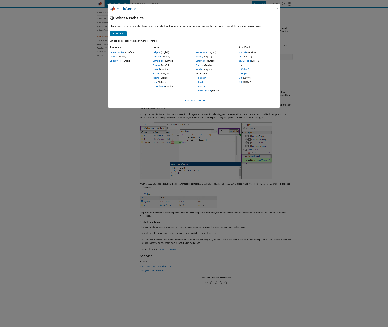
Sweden (199, 69)
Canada (113, 56)
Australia (242, 52)
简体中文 (245, 69)
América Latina (117, 52)
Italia (155, 82)
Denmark (157, 56)
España (156, 65)
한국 (240, 82)
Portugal (200, 65)
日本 (240, 78)
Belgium (156, 52)
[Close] (277, 9)
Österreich (200, 61)
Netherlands (201, 52)
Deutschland (159, 61)
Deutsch (202, 78)
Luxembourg (159, 86)
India (240, 56)
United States (116, 61)
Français (202, 86)
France (156, 73)
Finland (156, 69)
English (201, 82)
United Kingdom (203, 90)
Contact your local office (194, 100)
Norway (199, 56)
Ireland (156, 78)
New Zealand (244, 61)
